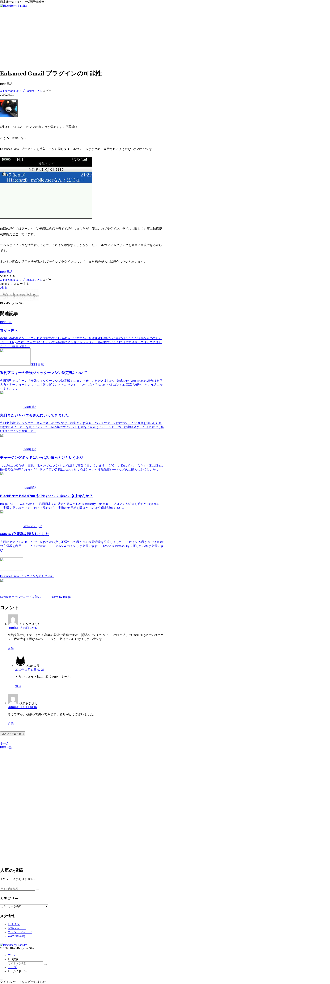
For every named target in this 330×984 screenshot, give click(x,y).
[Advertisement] (165, 38)
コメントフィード (20, 932)
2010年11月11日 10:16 (22, 707)
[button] (47, 90)
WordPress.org (16, 935)
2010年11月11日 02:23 (29, 669)
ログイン (14, 924)
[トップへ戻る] (1, 979)
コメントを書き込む (13, 733)
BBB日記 (6, 271)
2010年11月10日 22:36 (22, 628)
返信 (11, 648)
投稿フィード (17, 928)
